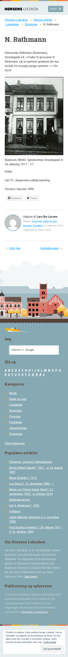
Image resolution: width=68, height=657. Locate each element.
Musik (13, 393)
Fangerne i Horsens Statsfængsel (30, 462)
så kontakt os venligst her (37, 612)
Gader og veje (50, 221)
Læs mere (33, 576)
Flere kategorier (17, 443)
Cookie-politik (49, 642)
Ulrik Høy (14, 248)
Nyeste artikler (43, 20)
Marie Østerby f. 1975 (23, 478)
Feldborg (14, 511)
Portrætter (38, 225)
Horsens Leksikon (16, 20)
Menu (55, 8)
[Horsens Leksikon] (21, 9)
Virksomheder (18, 428)
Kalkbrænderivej (19, 500)
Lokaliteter (12, 24)
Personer (27, 225)
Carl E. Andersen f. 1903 (24, 505)
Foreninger (16, 434)
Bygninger (31, 24)
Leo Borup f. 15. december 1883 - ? (31, 484)
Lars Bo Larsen (47, 216)
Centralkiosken (49, 248)
